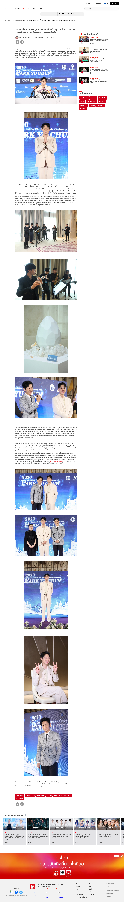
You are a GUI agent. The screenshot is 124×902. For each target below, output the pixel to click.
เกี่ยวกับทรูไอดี (110, 884)
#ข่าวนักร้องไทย (84, 98)
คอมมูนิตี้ (91, 894)
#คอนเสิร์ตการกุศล (30, 795)
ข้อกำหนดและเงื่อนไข (111, 887)
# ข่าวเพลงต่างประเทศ (57, 833)
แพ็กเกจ (91, 892)
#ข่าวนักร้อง (83, 109)
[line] (11, 892)
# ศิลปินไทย (31, 833)
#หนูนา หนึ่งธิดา (58, 795)
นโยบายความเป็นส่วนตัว (112, 890)
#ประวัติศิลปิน (102, 101)
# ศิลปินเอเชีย (8, 833)
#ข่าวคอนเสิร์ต (19, 795)
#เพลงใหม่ (92, 105)
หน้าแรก (44, 14)
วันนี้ (6, 9)
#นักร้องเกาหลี (40, 795)
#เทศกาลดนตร (67, 795)
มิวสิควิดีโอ (62, 14)
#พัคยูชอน (49, 795)
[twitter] (21, 892)
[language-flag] (105, 3)
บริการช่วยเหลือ (110, 893)
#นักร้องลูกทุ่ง (83, 105)
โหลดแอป (88, 3)
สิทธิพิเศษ (17, 9)
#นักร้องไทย (93, 98)
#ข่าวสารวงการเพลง (91, 101)
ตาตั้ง (33, 9)
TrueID (10, 3)
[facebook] (16, 892)
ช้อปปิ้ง (78, 892)
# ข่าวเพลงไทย (94, 37)
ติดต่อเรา (108, 897)
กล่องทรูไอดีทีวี (80, 894)
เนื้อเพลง (79, 14)
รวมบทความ (52, 14)
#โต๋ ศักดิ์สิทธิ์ (19, 799)
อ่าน (23, 9)
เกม (28, 9)
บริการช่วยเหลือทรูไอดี (82, 897)
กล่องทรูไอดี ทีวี (98, 3)
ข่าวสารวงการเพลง (17, 20)
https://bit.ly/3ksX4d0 (57, 461)
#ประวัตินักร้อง (102, 98)
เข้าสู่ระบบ (114, 3)
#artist (82, 101)
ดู (89, 884)
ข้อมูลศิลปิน (71, 14)
